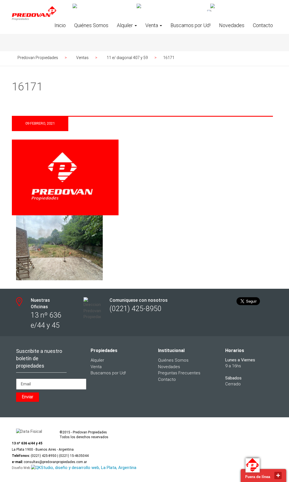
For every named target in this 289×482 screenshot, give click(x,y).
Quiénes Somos (91, 25)
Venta (152, 25)
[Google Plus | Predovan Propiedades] (171, 6)
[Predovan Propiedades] (34, 17)
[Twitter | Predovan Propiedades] (102, 6)
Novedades (231, 25)
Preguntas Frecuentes (179, 372)
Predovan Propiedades (37, 57)
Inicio (60, 25)
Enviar (27, 397)
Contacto (263, 25)
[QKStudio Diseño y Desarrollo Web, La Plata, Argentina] (83, 468)
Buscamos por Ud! (190, 25)
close (278, 475)
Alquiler (125, 25)
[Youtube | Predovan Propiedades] (241, 6)
